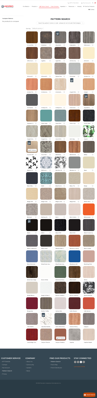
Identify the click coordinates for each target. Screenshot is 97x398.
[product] (32, 37)
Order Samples (55, 6)
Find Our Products (89, 6)
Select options (35, 34)
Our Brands (26, 6)
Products (34, 6)
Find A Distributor (56, 367)
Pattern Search (45, 6)
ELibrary (92, 9)
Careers (29, 367)
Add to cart (35, 65)
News (28, 371)
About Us (29, 361)
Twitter (78, 362)
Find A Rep (54, 364)
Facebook (75, 362)
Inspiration (63, 6)
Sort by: (28, 28)
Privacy (4, 374)
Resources (71, 6)
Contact (4, 364)
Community (30, 364)
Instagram (81, 362)
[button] (92, 3)
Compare (35, 37)
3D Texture (33, 150)
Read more (63, 65)
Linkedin (84, 362)
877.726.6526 (6, 361)
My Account (87, 3)
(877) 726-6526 (73, 3)
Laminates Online (79, 366)
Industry (79, 6)
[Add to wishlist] (36, 45)
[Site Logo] (7, 6)
